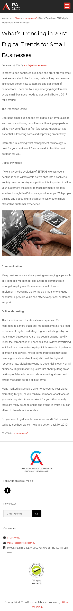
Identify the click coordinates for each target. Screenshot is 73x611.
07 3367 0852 (13, 537)
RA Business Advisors (17, 6)
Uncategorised (20, 433)
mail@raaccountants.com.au (21, 543)
